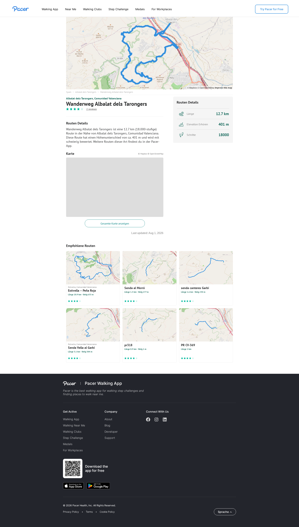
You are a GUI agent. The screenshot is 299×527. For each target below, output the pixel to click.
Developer (111, 431)
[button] (60, 501)
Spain (68, 92)
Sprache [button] (223, 512)
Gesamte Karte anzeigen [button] (115, 223)
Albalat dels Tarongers (85, 92)
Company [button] (111, 411)
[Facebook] (148, 419)
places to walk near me (88, 394)
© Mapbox (192, 87)
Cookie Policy (107, 511)
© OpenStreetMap (206, 87)
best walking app (90, 390)
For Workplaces (162, 9)
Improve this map (223, 87)
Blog (107, 425)
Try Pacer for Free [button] (271, 9)
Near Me (70, 9)
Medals (140, 9)
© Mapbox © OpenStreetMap (150, 153)
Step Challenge (118, 9)
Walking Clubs (92, 9)
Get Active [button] (70, 411)
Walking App (50, 9)
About (108, 419)
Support (110, 438)
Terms (89, 511)
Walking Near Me (74, 425)
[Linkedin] (165, 419)
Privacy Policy (71, 511)
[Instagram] (156, 419)
